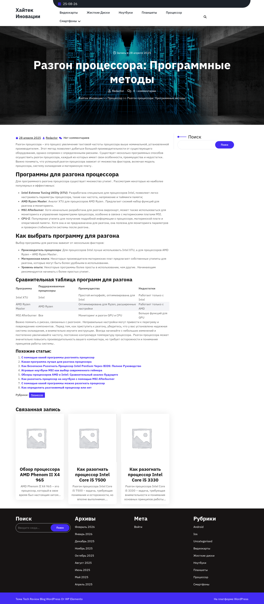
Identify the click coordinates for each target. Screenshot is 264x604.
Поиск (194, 137)
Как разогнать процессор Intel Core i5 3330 (145, 474)
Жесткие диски (98, 12)
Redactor (52, 138)
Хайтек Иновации (28, 13)
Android (198, 527)
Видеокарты (69, 12)
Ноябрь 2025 (84, 548)
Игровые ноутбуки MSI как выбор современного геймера (61, 370)
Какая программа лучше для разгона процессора (56, 361)
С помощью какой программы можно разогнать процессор (63, 383)
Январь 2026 (83, 534)
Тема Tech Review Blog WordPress (38, 599)
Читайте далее (38, 438)
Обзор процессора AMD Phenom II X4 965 (40, 474)
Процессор (174, 12)
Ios (195, 534)
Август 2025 (83, 562)
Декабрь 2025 (84, 541)
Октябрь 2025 (84, 555)
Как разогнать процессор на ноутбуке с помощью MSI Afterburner (67, 379)
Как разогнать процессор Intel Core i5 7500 (92, 474)
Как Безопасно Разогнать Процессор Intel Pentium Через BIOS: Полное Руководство (81, 366)
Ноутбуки (126, 12)
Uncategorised (202, 541)
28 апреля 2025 (30, 138)
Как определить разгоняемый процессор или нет (56, 387)
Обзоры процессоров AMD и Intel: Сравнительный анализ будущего (69, 374)
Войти (138, 527)
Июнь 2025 (82, 570)
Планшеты (149, 12)
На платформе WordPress (231, 599)
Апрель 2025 (83, 584)
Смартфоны (68, 21)
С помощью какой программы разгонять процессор (57, 357)
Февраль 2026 (85, 527)
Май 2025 (81, 577)
